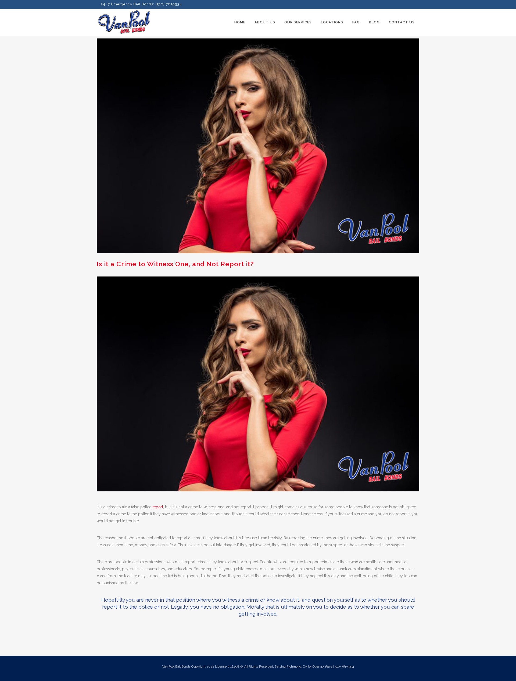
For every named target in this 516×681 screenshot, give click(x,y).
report (157, 507)
